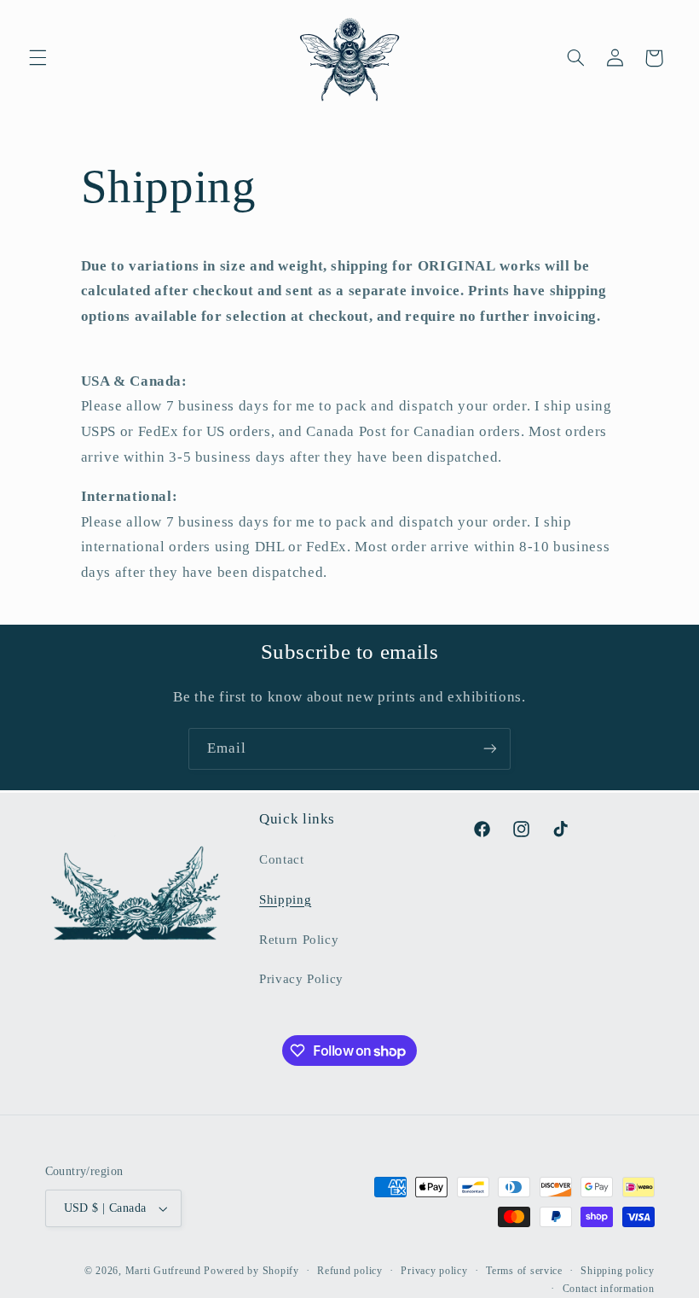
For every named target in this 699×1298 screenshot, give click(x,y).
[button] (37, 58)
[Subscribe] (490, 749)
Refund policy (350, 1271)
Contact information (609, 1288)
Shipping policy (617, 1271)
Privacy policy (434, 1271)
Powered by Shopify (251, 1271)
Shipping (285, 899)
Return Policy (298, 939)
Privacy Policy (301, 979)
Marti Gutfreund (163, 1271)
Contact (281, 859)
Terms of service (524, 1271)
